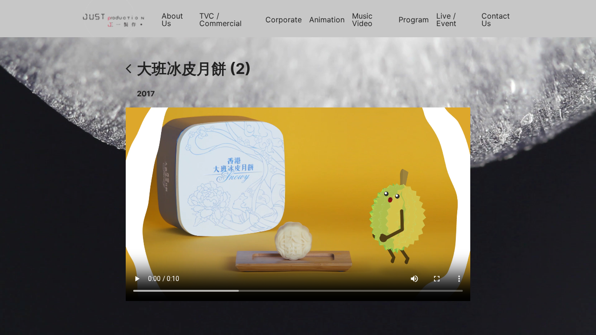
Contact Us (495, 19)
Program (414, 19)
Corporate (283, 19)
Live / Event (446, 19)
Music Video (362, 19)
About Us (172, 19)
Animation (327, 19)
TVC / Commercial (220, 19)
